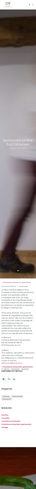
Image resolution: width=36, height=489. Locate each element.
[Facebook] (3, 379)
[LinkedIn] (14, 379)
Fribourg (6, 369)
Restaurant (25, 369)
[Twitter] (9, 379)
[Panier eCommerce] (29, 4)
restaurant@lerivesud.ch (11, 363)
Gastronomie (15, 369)
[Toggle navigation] (33, 5)
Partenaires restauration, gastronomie (17, 282)
